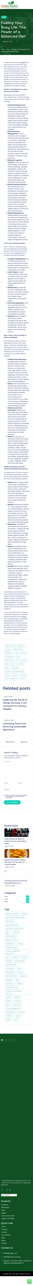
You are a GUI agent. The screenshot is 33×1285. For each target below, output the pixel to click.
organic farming (11, 987)
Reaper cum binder (7, 1218)
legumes (23, 976)
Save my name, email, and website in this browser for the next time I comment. (17, 795)
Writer (6, 901)
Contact (4, 1243)
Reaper (3, 1213)
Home (3, 49)
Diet (16, 653)
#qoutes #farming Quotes (15, 917)
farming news (9, 656)
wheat (8, 1020)
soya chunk (17, 1004)
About (3, 1240)
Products (4, 1229)
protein (8, 997)
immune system (10, 664)
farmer (24, 957)
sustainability (10, 1012)
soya (7, 1004)
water (22, 678)
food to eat (8, 660)
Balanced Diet (18, 649)
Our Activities (5, 1235)
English (7, 1195)
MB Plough (5, 1207)
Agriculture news (12, 925)
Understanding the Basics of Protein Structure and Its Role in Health (15, 841)
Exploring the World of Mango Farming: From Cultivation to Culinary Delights (14, 862)
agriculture (21, 645)
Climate (20, 944)
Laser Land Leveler (7, 1216)
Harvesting (9, 972)
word (15, 1020)
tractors (21, 1012)
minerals (20, 664)
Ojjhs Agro (15, 667)
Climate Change (11, 947)
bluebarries (8, 653)
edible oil (15, 957)
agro (7, 932)
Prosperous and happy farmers (14, 671)
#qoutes (24, 913)
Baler (3, 1210)
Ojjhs (6, 667)
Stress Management (11, 678)
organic (19, 983)
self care (23, 675)
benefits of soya (11, 940)
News (6, 899)
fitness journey (11, 965)
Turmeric (9, 1016)
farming (23, 653)
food (18, 656)
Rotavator (4, 1205)
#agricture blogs (10, 645)
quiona (7, 675)
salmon (15, 675)
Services (4, 1232)
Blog (4, 17)
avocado (7, 649)
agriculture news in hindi (14, 928)
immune (24, 660)
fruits (17, 660)
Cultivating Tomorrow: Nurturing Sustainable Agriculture (15, 882)
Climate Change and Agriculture (13, 952)
